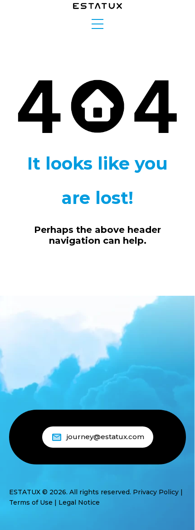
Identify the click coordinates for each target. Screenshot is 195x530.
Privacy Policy (156, 492)
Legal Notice (79, 502)
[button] (97, 24)
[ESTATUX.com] (97, 5)
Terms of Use (31, 502)
